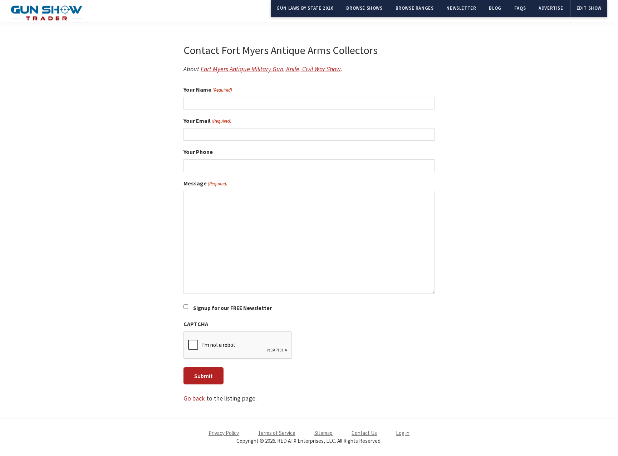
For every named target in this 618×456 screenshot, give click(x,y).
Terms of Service (276, 433)
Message (205, 183)
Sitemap (323, 433)
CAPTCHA (195, 324)
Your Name (207, 89)
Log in (402, 433)
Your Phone (198, 151)
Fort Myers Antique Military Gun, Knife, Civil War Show (271, 69)
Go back (194, 398)
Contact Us (364, 433)
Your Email (207, 120)
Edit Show (589, 8)
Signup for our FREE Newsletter (232, 308)
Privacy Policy (224, 433)
